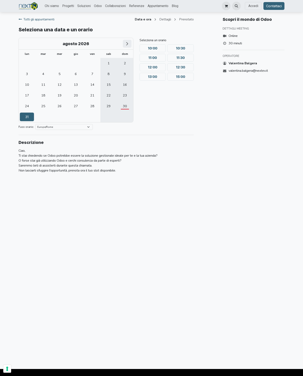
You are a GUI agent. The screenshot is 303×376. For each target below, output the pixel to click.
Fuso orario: (26, 127)
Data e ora (143, 19)
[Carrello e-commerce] (226, 6)
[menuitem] (52, 6)
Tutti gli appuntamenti (38, 19)
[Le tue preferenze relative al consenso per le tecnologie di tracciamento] (7, 369)
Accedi (253, 6)
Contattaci (274, 6)
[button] (236, 6)
